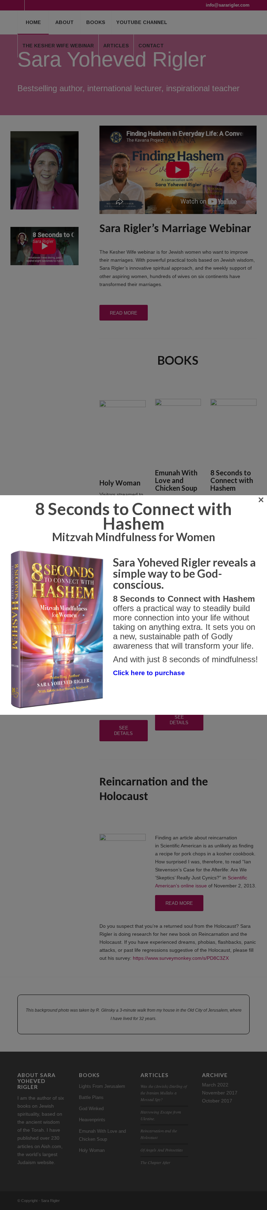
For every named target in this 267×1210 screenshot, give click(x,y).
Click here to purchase (149, 673)
